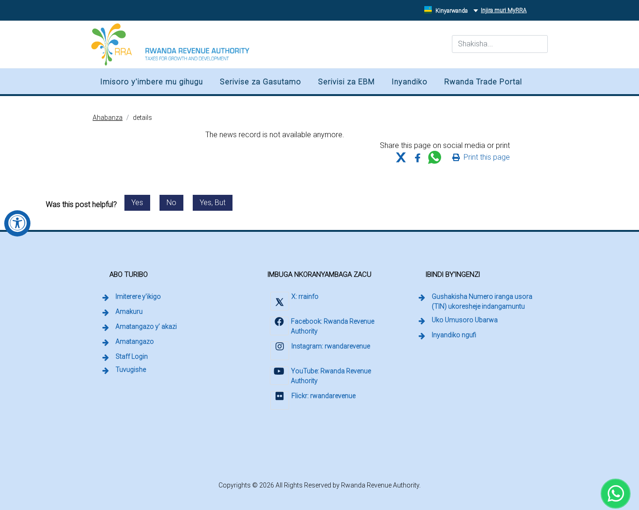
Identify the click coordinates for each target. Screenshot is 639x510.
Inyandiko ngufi (454, 335)
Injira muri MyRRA (505, 10)
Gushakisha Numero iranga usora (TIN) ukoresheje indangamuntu (486, 301)
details (142, 117)
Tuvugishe (131, 369)
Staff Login (132, 356)
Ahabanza (108, 117)
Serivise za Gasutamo (260, 81)
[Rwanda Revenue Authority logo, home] (170, 44)
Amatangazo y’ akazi (146, 326)
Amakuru (129, 311)
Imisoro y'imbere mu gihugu (151, 81)
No (171, 202)
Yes (137, 202)
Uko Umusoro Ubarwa (465, 320)
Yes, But (212, 202)
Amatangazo (135, 341)
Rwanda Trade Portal (483, 81)
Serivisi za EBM (346, 81)
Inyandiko (410, 81)
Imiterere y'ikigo (138, 296)
